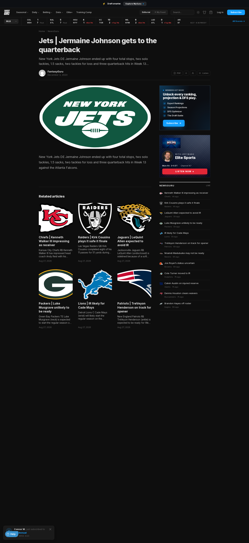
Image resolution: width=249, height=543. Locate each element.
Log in (220, 12)
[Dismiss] (50, 529)
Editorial (146, 12)
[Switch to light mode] (198, 12)
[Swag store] (204, 12)
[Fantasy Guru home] (7, 12)
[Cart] (211, 12)
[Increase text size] (193, 73)
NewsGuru (53, 31)
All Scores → (239, 21)
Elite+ (69, 12)
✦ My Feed (159, 12)
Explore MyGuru (135, 4)
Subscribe (236, 12)
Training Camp (84, 12)
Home (42, 31)
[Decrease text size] (186, 73)
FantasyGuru (55, 71)
